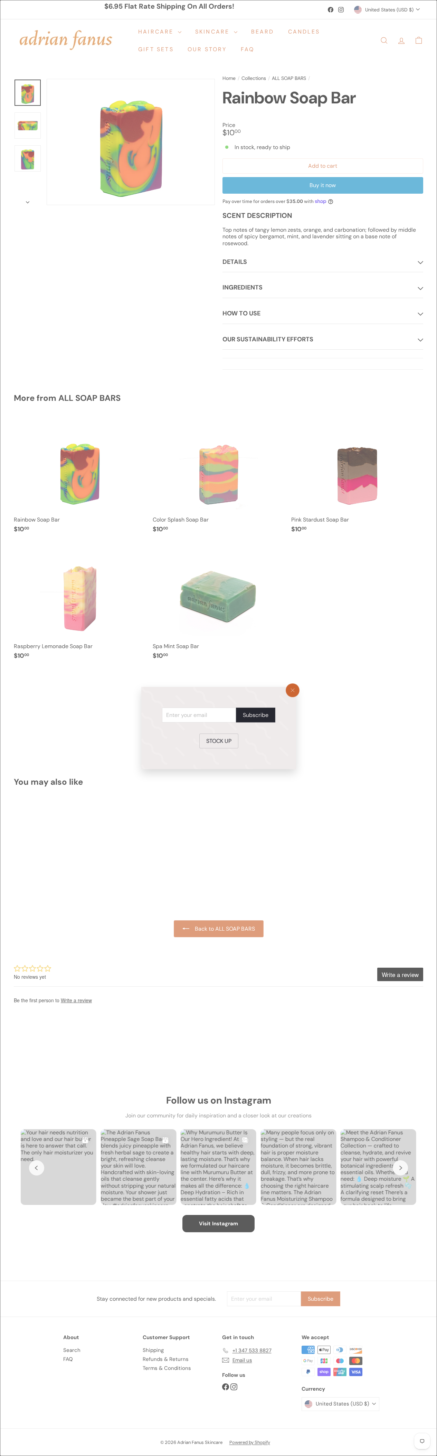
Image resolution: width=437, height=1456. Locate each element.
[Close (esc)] (293, 690)
